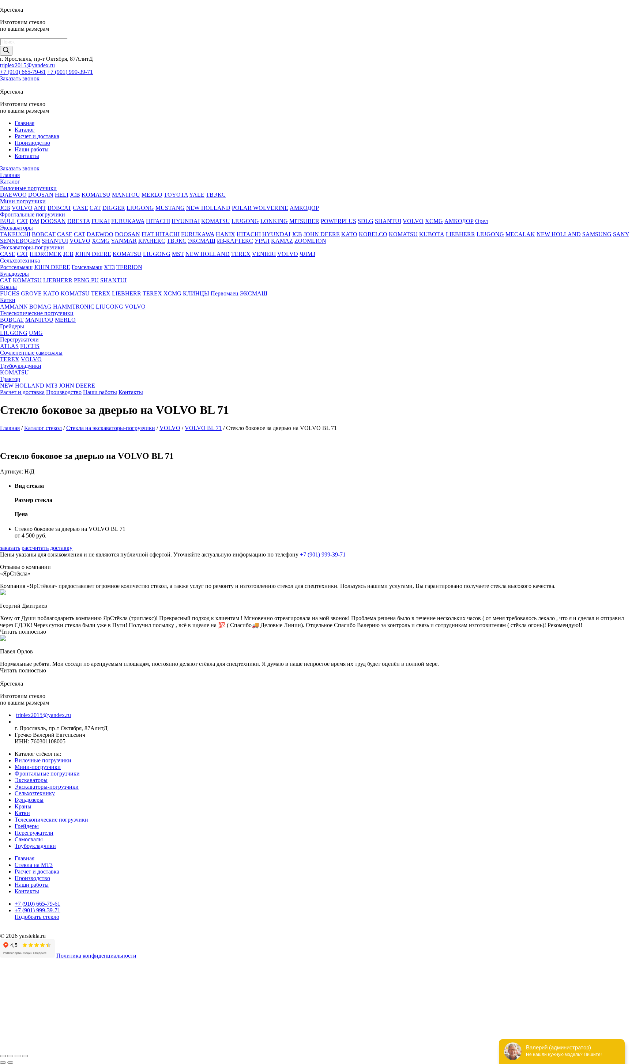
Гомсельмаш (87, 267)
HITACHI (158, 221)
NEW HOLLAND (208, 208)
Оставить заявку (21, 1047)
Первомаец (224, 293)
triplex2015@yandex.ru (27, 65)
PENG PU (86, 280)
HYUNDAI (186, 221)
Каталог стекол (43, 428)
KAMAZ (282, 241)
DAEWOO (13, 195)
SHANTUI (388, 221)
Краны (8, 287)
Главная (24, 123)
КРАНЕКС (151, 241)
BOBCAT (59, 208)
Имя (5, 999)
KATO (349, 234)
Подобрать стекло (37, 917)
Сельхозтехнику (35, 793)
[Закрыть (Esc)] (3, 1056)
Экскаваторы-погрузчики (32, 247)
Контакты (27, 156)
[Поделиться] (10, 1056)
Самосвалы (29, 839)
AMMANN (14, 306)
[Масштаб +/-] (25, 1056)
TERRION (129, 267)
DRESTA (78, 221)
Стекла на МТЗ (34, 865)
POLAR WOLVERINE (260, 208)
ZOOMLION (310, 241)
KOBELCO (373, 234)
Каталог (25, 130)
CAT (95, 208)
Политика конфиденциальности (96, 955)
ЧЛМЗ (307, 254)
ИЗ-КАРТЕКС (235, 241)
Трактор (10, 379)
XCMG (434, 221)
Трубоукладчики (20, 366)
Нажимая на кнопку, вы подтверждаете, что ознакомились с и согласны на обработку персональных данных (205, 1029)
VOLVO (22, 208)
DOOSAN (40, 195)
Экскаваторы (16, 228)
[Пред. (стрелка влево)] (3, 1062)
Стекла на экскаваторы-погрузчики (110, 428)
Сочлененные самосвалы (31, 353)
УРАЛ (262, 241)
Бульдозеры (14, 274)
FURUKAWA (127, 221)
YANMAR (124, 241)
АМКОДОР (304, 208)
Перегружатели (19, 339)
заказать (10, 548)
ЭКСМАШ (201, 241)
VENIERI (264, 254)
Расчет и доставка (37, 136)
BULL (7, 221)
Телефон (13, 1007)
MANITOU (126, 195)
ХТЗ (109, 267)
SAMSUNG (597, 234)
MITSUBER (304, 221)
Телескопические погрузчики (37, 313)
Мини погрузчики (23, 201)
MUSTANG (170, 208)
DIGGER (113, 208)
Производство (32, 143)
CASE (80, 208)
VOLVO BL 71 (203, 428)
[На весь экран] (17, 1056)
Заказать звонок (20, 78)
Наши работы (32, 149)
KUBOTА (431, 234)
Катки (7, 300)
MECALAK (520, 234)
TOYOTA (176, 195)
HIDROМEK (46, 254)
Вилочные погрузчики (28, 188)
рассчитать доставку (47, 548)
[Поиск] (6, 51)
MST (178, 254)
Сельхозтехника (20, 260)
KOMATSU (96, 195)
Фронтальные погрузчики (32, 214)
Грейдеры (12, 326)
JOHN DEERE (322, 234)
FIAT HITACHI (161, 234)
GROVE (31, 293)
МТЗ (51, 385)
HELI (61, 195)
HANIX (225, 234)
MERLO (152, 195)
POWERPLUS (338, 221)
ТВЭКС (216, 195)
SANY (621, 234)
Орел (481, 221)
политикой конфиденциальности (220, 1029)
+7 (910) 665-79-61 (23, 72)
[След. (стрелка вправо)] (10, 1062)
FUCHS (9, 293)
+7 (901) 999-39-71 (70, 72)
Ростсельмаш (16, 267)
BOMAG (40, 306)
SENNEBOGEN (20, 241)
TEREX (241, 254)
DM (34, 221)
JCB (75, 195)
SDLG (365, 221)
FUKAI (100, 221)
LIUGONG (140, 208)
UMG (36, 333)
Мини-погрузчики (38, 767)
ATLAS (9, 346)
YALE (196, 195)
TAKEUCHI (15, 234)
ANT (40, 208)
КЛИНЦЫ (196, 293)
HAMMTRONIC (73, 306)
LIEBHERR (460, 234)
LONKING (274, 221)
